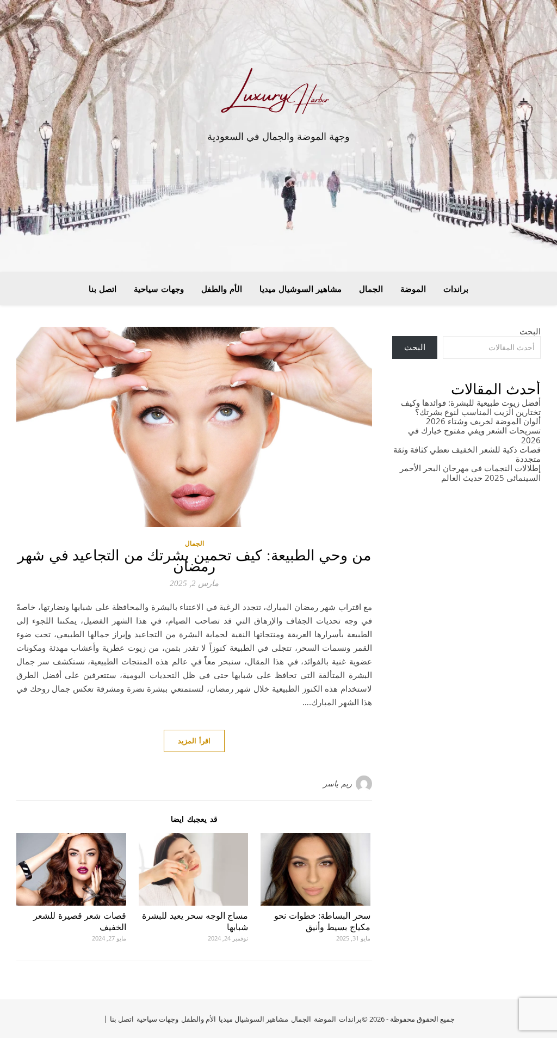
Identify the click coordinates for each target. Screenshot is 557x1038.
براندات (455, 288)
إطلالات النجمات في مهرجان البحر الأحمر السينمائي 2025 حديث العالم (470, 472)
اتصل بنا (102, 288)
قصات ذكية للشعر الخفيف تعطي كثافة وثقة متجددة (467, 454)
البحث (530, 331)
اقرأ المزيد (194, 741)
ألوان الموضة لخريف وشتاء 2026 (483, 421)
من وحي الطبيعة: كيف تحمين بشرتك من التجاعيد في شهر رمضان (194, 561)
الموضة (413, 288)
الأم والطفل (221, 288)
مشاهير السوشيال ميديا (300, 288)
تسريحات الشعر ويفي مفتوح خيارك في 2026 (474, 435)
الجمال (371, 288)
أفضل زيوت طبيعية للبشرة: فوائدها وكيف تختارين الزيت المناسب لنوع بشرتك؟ (471, 407)
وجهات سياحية (159, 288)
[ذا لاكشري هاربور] (278, 94)
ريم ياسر (337, 783)
